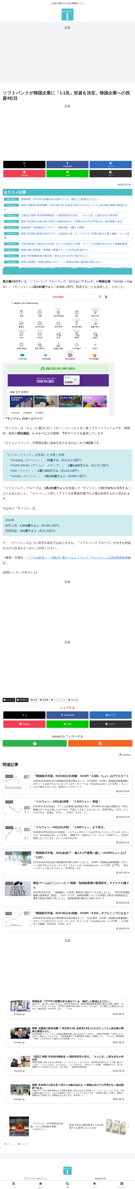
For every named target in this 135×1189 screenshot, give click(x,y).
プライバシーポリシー (35, 1178)
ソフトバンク (60, 700)
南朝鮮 (46, 700)
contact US (100, 1178)
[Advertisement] (67, 53)
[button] (111, 173)
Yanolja (74, 700)
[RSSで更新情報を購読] (100, 743)
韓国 (35, 700)
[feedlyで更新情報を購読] (35, 743)
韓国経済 (23, 700)
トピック (10, 700)
